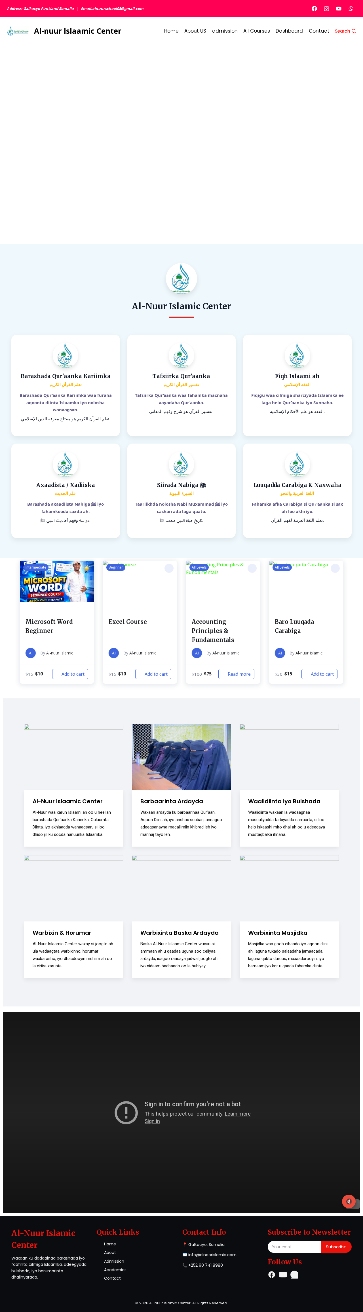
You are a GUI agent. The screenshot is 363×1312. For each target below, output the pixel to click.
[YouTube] (339, 8)
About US (195, 30)
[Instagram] (326, 8)
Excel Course (128, 621)
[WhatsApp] (351, 8)
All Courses (256, 30)
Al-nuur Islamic (59, 653)
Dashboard (289, 30)
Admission (114, 1261)
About (110, 1252)
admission (225, 30)
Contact (319, 30)
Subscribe (336, 1247)
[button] (85, 568)
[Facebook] (314, 8)
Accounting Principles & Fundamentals (213, 630)
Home (171, 30)
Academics (115, 1270)
